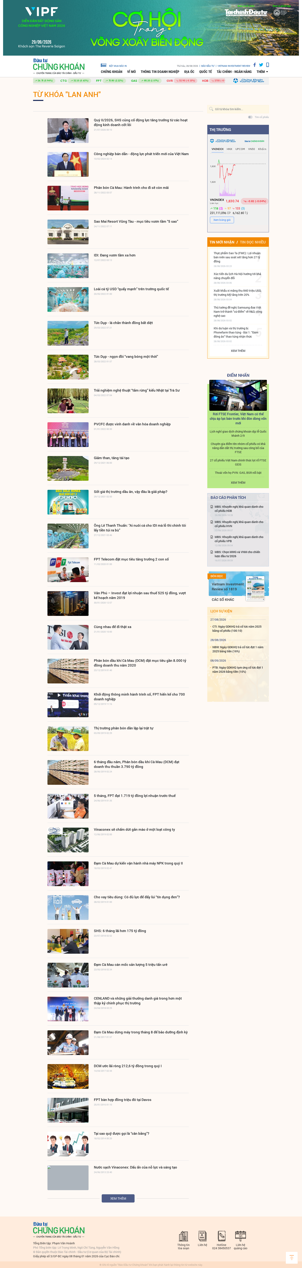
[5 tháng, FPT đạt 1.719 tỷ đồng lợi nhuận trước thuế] (68, 806)
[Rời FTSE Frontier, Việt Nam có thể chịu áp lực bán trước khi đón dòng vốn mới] (238, 395)
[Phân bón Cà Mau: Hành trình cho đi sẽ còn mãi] (68, 198)
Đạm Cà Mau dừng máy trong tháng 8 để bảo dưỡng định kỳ (141, 1032)
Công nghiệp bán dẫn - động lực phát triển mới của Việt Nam (141, 153)
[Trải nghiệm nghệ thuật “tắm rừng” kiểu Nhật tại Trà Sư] (68, 400)
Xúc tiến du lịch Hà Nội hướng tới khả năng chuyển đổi (237, 276)
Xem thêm (118, 1198)
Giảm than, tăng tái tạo (111, 457)
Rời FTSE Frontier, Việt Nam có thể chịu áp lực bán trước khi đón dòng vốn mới (238, 418)
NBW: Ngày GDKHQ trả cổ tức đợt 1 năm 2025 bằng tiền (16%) (237, 649)
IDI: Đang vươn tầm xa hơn (115, 255)
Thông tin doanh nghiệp (160, 72)
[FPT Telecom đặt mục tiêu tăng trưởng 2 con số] (68, 569)
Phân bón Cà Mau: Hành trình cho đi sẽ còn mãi (131, 187)
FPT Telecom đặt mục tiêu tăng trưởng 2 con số (131, 559)
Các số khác (223, 599)
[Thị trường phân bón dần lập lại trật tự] (68, 738)
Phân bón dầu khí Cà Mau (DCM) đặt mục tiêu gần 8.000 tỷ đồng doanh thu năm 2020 (140, 663)
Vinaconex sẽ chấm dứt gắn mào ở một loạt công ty (134, 829)
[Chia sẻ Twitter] (259, 64)
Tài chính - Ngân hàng (234, 72)
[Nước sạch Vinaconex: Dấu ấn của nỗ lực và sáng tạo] (68, 1177)
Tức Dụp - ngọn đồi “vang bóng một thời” (126, 356)
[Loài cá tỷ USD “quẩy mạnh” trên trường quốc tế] (68, 299)
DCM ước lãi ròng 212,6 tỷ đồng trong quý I (128, 1065)
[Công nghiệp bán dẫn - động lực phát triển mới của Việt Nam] (68, 164)
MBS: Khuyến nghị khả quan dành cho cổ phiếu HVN (239, 524)
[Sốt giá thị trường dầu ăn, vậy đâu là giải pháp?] (68, 502)
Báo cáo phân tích (228, 497)
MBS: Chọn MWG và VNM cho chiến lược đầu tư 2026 (237, 554)
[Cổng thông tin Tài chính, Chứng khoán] (58, 66)
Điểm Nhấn (238, 375)
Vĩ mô (131, 72)
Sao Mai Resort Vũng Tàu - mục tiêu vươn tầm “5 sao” (136, 221)
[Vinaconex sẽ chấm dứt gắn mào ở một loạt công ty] (68, 840)
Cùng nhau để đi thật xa (112, 626)
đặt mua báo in (118, 65)
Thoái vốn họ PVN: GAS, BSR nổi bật (238, 473)
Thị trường (220, 129)
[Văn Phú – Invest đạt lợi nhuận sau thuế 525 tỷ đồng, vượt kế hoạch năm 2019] (68, 603)
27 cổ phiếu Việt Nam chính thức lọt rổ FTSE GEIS (238, 462)
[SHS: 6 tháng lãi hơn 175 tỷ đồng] (68, 941)
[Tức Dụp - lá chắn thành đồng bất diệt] (68, 333)
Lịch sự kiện (221, 611)
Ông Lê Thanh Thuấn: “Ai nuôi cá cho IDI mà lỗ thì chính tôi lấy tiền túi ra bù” (140, 527)
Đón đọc (217, 576)
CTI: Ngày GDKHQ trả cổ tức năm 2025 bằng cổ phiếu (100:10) (237, 629)
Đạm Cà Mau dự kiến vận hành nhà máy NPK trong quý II (138, 863)
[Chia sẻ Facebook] (253, 64)
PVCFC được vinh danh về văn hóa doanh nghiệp (132, 424)
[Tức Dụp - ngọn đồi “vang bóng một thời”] (68, 367)
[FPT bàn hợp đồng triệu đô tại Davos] (68, 1110)
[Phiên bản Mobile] (266, 64)
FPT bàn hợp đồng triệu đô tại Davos (122, 1099)
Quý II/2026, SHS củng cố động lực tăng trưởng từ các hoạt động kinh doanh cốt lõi (141, 122)
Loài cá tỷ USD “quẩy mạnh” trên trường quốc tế (131, 289)
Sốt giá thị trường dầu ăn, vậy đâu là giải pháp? (130, 491)
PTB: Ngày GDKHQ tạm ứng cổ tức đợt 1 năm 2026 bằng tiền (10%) (237, 670)
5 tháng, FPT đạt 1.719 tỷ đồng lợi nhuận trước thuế (135, 795)
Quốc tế (205, 72)
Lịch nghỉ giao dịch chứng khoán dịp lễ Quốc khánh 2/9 (238, 433)
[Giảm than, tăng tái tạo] (68, 468)
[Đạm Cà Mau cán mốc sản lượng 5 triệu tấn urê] (68, 975)
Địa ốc (189, 72)
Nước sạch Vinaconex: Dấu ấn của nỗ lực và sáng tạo (135, 1167)
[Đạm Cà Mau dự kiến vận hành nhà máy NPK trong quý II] (68, 873)
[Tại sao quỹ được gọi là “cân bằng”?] (68, 1144)
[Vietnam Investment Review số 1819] (255, 588)
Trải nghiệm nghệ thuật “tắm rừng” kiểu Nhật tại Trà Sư (137, 390)
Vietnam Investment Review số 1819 (228, 586)
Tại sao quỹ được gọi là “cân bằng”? (121, 1133)
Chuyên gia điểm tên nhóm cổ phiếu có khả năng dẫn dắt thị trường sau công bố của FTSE (238, 448)
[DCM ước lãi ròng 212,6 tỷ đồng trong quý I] (68, 1076)
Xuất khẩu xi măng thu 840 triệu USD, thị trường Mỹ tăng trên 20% (237, 293)
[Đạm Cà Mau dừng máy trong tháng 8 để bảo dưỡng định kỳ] (68, 1042)
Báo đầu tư (207, 65)
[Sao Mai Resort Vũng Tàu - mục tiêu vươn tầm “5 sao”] (68, 232)
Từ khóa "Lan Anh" (67, 94)
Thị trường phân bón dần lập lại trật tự (123, 728)
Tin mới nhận (222, 242)
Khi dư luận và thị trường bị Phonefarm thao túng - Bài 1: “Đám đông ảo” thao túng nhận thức (236, 332)
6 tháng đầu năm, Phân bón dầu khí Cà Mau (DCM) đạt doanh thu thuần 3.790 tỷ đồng (136, 764)
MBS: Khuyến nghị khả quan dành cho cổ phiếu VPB (239, 539)
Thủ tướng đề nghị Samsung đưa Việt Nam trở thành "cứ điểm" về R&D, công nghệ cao (238, 311)
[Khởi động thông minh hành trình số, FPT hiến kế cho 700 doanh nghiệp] (68, 704)
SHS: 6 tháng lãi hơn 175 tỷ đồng (120, 930)
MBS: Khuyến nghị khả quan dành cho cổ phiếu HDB (239, 509)
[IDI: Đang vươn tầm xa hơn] (68, 265)
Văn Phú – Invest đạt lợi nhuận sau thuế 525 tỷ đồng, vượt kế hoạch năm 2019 (140, 595)
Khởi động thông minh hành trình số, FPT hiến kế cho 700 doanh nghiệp (139, 696)
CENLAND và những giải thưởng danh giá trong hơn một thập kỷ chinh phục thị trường (138, 1000)
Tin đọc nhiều (253, 242)
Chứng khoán (111, 72)
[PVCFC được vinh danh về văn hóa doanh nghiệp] (68, 434)
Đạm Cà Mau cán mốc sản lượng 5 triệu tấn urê (130, 964)
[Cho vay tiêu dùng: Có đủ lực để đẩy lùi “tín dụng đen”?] (68, 907)
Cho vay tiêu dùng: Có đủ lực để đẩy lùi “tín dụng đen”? (137, 897)
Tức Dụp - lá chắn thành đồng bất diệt (123, 322)
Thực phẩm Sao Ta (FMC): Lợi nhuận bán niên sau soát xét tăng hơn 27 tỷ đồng (237, 257)
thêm (261, 72)
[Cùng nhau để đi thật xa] (68, 637)
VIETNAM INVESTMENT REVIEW (234, 65)
